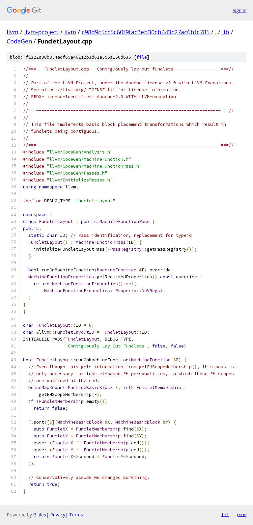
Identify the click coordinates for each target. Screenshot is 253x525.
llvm (12, 32)
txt (225, 514)
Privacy (57, 514)
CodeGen (19, 41)
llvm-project (41, 32)
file (141, 57)
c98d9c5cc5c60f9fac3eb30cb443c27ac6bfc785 (146, 32)
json (241, 514)
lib (225, 32)
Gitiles (39, 514)
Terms (76, 514)
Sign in (239, 10)
